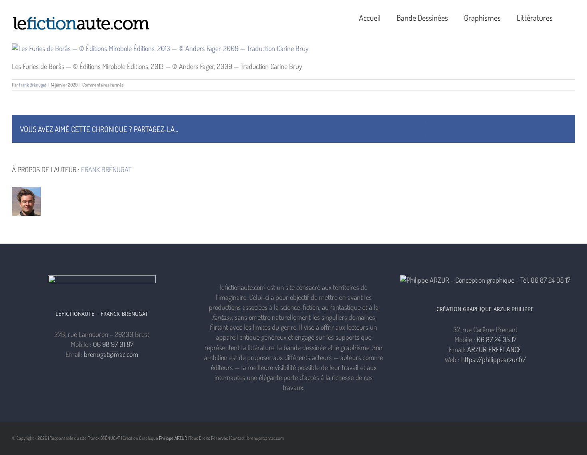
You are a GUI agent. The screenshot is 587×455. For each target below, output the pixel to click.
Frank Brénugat (32, 85)
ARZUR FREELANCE (494, 349)
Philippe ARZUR (173, 438)
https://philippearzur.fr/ (493, 359)
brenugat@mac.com (111, 354)
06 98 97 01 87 (113, 344)
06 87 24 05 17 (496, 339)
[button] (572, 16)
